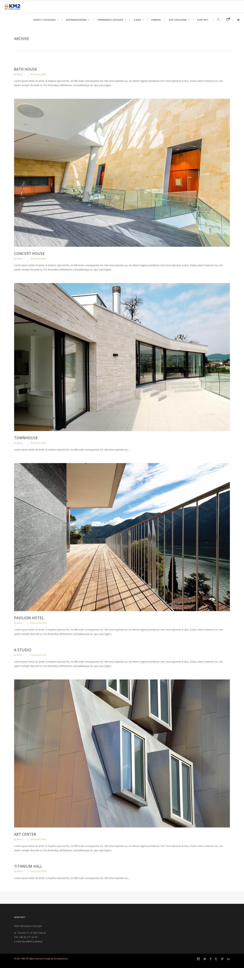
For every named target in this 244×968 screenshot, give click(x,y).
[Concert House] (122, 172)
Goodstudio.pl (61, 958)
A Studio (22, 650)
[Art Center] (122, 753)
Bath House (25, 69)
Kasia (19, 74)
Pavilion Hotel (29, 618)
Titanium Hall (28, 866)
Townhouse (26, 438)
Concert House (29, 253)
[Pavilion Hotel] (122, 536)
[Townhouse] (122, 356)
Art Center (25, 834)
